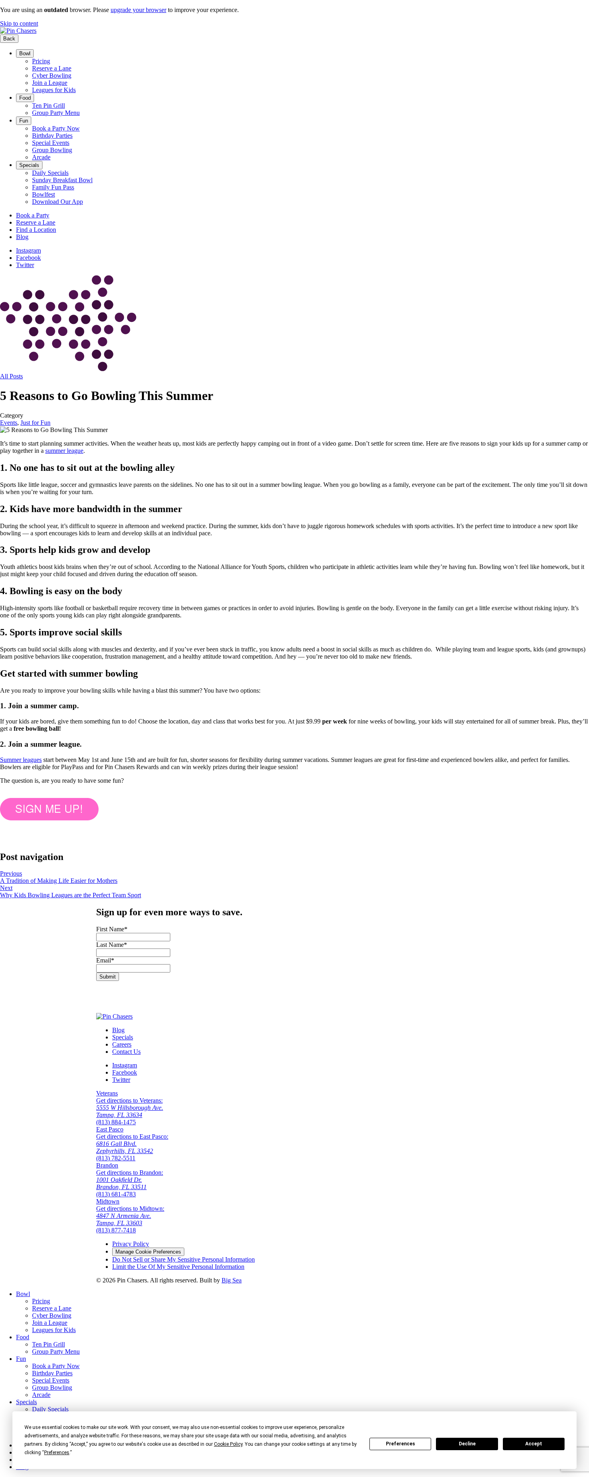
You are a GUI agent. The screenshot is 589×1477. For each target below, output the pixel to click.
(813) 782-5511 (115, 1158)
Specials (29, 165)
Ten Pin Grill (48, 105)
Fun (23, 121)
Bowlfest (43, 194)
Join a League (49, 82)
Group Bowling (52, 150)
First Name (111, 929)
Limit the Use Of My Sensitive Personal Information (178, 1266)
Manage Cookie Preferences (148, 1252)
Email (105, 960)
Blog (22, 236)
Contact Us (126, 1051)
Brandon (107, 1165)
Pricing (41, 61)
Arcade (41, 157)
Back (9, 39)
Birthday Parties (52, 135)
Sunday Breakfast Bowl (62, 180)
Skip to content (19, 23)
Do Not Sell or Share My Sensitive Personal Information (183, 1259)
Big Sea (232, 1280)
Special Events (50, 142)
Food (25, 98)
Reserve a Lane (51, 68)
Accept (533, 1444)
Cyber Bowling (51, 75)
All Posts (11, 376)
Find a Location (36, 229)
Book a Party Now (56, 128)
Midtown (107, 1201)
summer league (64, 450)
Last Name (111, 944)
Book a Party (32, 215)
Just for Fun (35, 422)
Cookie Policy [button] (228, 1444)
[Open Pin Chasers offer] (49, 818)
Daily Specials (50, 172)
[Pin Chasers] (18, 30)
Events (8, 422)
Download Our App (57, 201)
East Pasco (109, 1129)
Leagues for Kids (54, 89)
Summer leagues (21, 759)
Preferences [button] (56, 1452)
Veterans (107, 1093)
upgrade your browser (138, 9)
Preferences (400, 1444)
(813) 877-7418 (116, 1230)
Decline (467, 1444)
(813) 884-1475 (116, 1122)
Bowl (24, 53)
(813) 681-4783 (116, 1194)
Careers (121, 1044)
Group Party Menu (56, 112)
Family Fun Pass (53, 187)
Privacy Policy (130, 1243)
